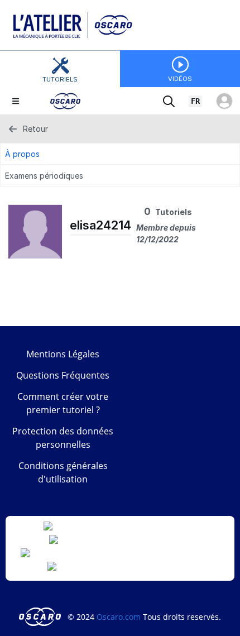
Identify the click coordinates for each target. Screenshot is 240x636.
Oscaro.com (119, 616)
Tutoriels (60, 79)
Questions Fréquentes (62, 375)
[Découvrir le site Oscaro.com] (41, 616)
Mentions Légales (62, 354)
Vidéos (180, 79)
